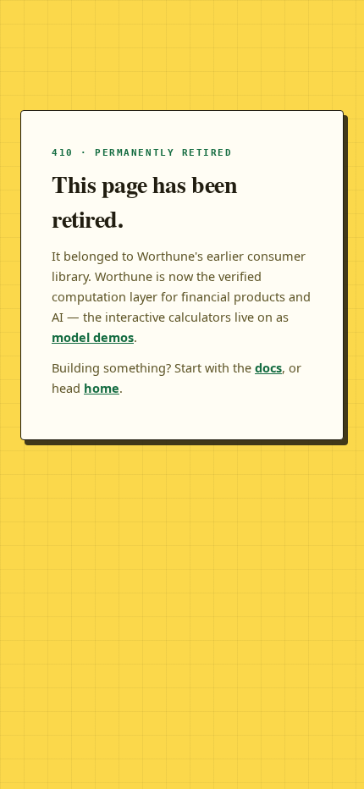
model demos (93, 336)
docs (268, 367)
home (101, 387)
